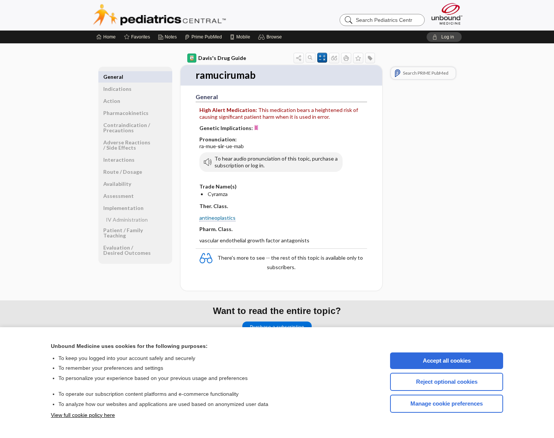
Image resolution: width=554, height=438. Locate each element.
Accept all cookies (447, 360)
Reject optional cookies (446, 381)
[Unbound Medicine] (447, 14)
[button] (271, 37)
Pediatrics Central (186, 15)
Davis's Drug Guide (222, 58)
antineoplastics (217, 217)
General (113, 77)
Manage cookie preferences (446, 403)
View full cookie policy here (83, 415)
